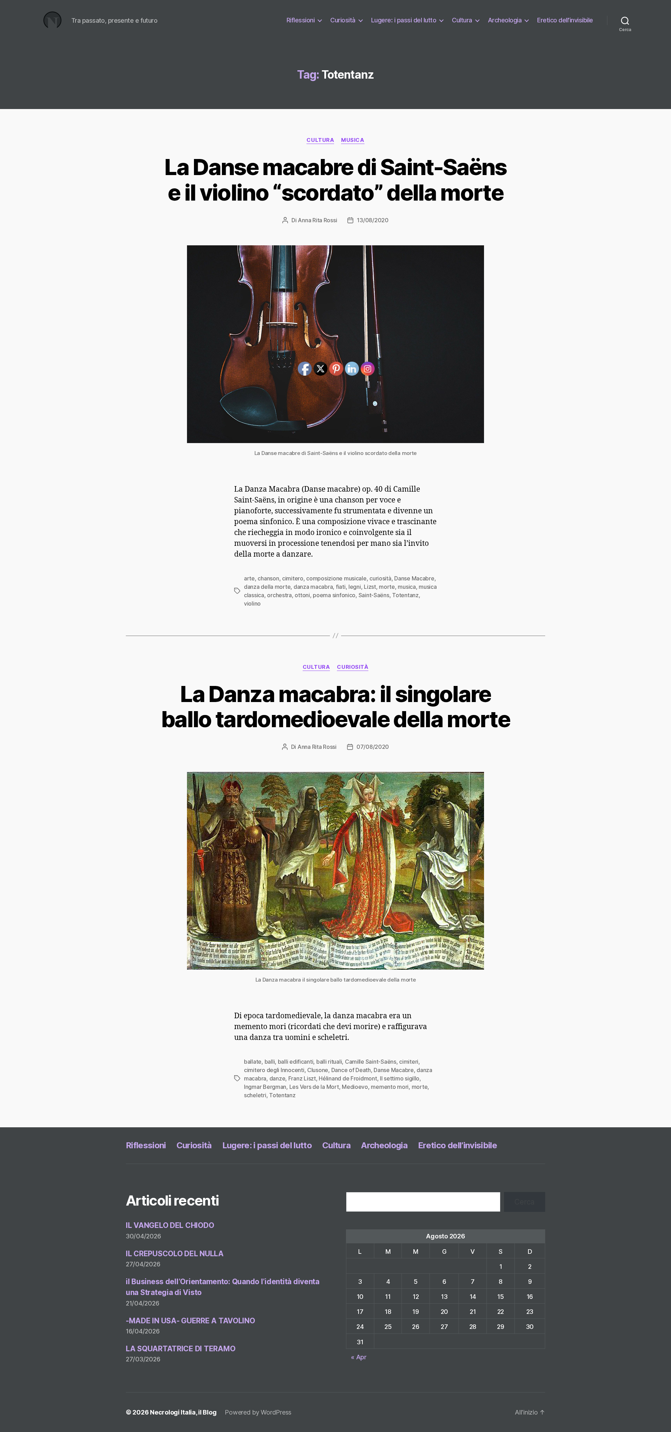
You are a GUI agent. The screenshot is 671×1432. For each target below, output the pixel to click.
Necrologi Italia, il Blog (183, 1412)
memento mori (390, 1086)
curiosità (380, 578)
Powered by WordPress (258, 1412)
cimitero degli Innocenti (274, 1069)
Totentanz (405, 595)
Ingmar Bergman (265, 1086)
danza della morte (267, 586)
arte (249, 578)
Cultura (462, 20)
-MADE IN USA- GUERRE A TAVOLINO (190, 1320)
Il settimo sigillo (399, 1078)
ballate (252, 1061)
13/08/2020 (372, 220)
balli (270, 1061)
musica (352, 140)
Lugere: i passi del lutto (403, 20)
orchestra (279, 595)
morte (387, 586)
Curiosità (342, 20)
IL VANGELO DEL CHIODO (170, 1225)
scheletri (255, 1095)
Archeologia (505, 20)
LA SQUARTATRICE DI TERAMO (180, 1348)
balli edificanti (295, 1061)
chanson (268, 578)
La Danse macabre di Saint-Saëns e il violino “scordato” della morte (335, 179)
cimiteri (408, 1061)
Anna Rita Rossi (317, 220)
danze (277, 1078)
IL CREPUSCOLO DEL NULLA (175, 1253)
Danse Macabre (414, 578)
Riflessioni (301, 20)
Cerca (524, 1202)
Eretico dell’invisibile (565, 20)
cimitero (292, 578)
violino (252, 603)
